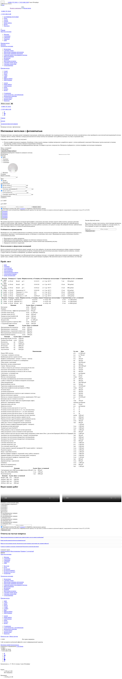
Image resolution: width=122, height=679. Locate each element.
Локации (3, 44)
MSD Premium (8, 80)
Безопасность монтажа (10, 96)
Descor (6, 72)
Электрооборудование (10, 274)
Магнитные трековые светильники (14, 52)
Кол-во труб (6, 191)
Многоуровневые (9, 56)
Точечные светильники (9, 189)
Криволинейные (5, 551)
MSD (5, 77)
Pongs (5, 74)
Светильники (8, 86)
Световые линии (9, 50)
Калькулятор (27, 8)
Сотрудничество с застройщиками (13, 94)
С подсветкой (8, 268)
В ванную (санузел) (9, 572)
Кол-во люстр (6, 185)
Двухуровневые (8, 269)
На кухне (6, 566)
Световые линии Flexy (9, 194)
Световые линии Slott (10, 64)
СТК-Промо (19, 646)
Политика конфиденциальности (10, 645)
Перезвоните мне (90, 231)
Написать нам (5, 636)
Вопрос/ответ (8, 99)
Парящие (6, 59)
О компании (7, 93)
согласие (22, 208)
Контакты (7, 26)
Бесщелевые (7, 49)
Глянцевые (7, 37)
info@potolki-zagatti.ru (7, 666)
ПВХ (5, 40)
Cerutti (6, 71)
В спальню (7, 569)
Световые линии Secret (10, 62)
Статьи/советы (8, 97)
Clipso (5, 75)
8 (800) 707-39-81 (13, 2)
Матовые (6, 34)
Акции (6, 20)
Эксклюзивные (8, 271)
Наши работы (8, 23)
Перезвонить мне (5, 530)
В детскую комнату (9, 570)
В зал (5, 567)
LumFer (6, 608)
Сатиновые (7, 36)
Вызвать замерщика (15, 8)
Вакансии (7, 100)
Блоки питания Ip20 (9, 275)
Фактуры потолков (6, 31)
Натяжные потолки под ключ (13, 639)
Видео (6, 24)
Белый (4, 180)
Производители (5, 43)
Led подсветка (7, 192)
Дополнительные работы (11, 272)
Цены (5, 18)
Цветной (5, 182)
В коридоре (7, 573)
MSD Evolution (8, 78)
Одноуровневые (8, 65)
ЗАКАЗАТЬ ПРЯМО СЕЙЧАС (8, 151)
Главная (3, 30)
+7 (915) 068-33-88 (23, 2)
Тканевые (7, 39)
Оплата (6, 21)
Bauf (5, 610)
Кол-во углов (6, 187)
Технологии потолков (7, 46)
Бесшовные (7, 58)
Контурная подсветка (10, 61)
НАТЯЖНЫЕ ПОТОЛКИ (11, 17)
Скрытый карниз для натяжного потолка (15, 55)
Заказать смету (37, 207)
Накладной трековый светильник (13, 53)
